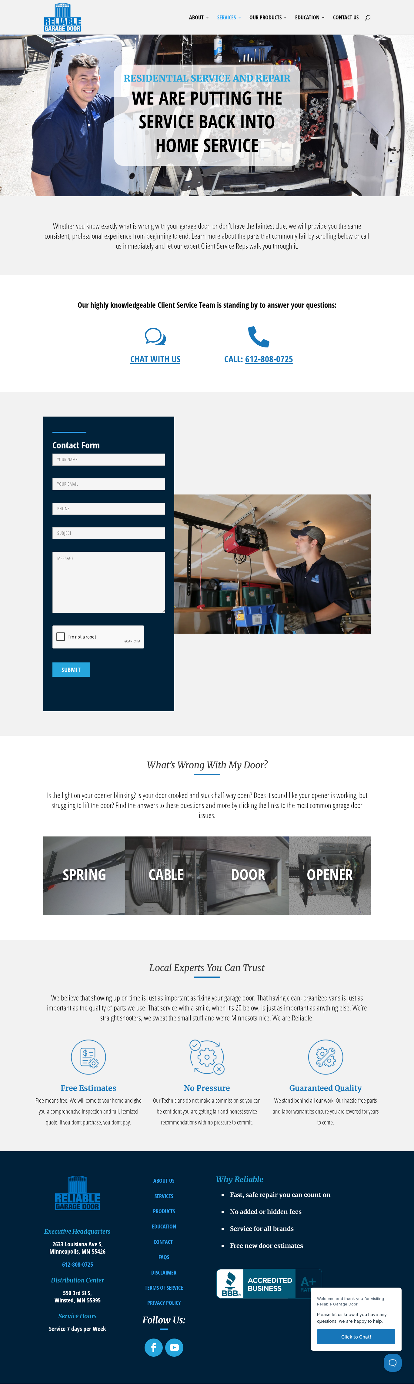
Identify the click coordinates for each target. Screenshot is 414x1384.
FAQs (164, 1257)
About (196, 18)
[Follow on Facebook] (154, 1348)
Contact (163, 1241)
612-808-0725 (269, 359)
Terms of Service (164, 1287)
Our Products (265, 18)
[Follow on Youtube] (174, 1348)
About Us (163, 1180)
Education (307, 18)
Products (164, 1211)
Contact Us (346, 18)
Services (226, 18)
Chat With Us (155, 359)
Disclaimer (163, 1272)
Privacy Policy (164, 1302)
